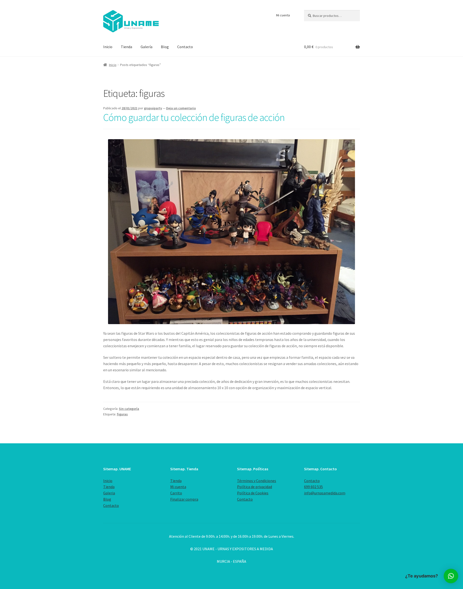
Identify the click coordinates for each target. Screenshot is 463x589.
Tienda (126, 46)
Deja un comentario (181, 108)
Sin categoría (129, 408)
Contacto (185, 46)
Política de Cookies (252, 493)
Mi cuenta (283, 15)
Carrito (176, 493)
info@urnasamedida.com (324, 493)
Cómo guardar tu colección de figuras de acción (194, 117)
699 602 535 (313, 486)
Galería (146, 46)
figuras (122, 414)
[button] (451, 576)
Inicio (107, 46)
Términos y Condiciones (256, 480)
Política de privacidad (254, 486)
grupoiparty (153, 108)
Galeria (109, 493)
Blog (165, 46)
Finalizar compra (184, 499)
